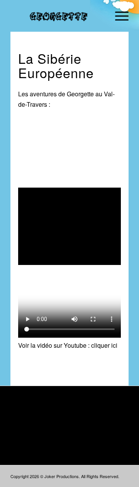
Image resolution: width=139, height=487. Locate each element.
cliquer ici (104, 345)
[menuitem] (118, 15)
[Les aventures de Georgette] (57, 15)
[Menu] (118, 15)
